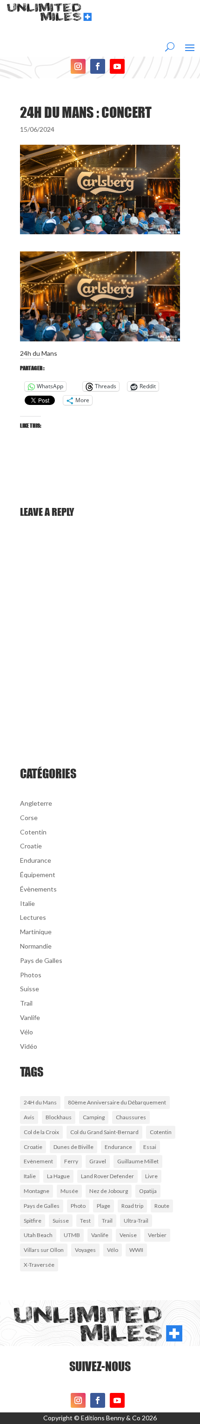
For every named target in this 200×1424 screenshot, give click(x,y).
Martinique (36, 932)
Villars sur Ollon (44, 1249)
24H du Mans (40, 1102)
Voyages (85, 1249)
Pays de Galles (41, 960)
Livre (151, 1176)
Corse (29, 817)
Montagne (36, 1190)
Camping (94, 1117)
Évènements (38, 889)
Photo (78, 1205)
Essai (149, 1146)
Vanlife (30, 1017)
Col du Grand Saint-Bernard (104, 1132)
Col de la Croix (41, 1132)
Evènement (38, 1161)
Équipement (37, 875)
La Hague (58, 1176)
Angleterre (36, 803)
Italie (27, 903)
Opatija (148, 1190)
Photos (30, 975)
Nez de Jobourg (108, 1190)
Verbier (157, 1235)
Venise (128, 1235)
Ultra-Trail (136, 1220)
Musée (69, 1190)
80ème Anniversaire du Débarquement (117, 1102)
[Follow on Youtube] (117, 66)
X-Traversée (39, 1264)
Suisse (29, 989)
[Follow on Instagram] (78, 66)
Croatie (31, 846)
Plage (103, 1205)
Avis (29, 1117)
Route (161, 1205)
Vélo (26, 1032)
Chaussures (131, 1117)
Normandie (36, 946)
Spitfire (32, 1220)
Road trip (132, 1205)
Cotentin (33, 832)
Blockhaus (59, 1117)
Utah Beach (38, 1235)
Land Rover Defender (107, 1176)
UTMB (72, 1235)
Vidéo (28, 1046)
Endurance (35, 860)
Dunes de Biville (73, 1146)
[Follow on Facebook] (97, 66)
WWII (136, 1249)
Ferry (71, 1161)
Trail (26, 1003)
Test (85, 1220)
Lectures (33, 917)
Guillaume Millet (138, 1161)
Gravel (97, 1161)
